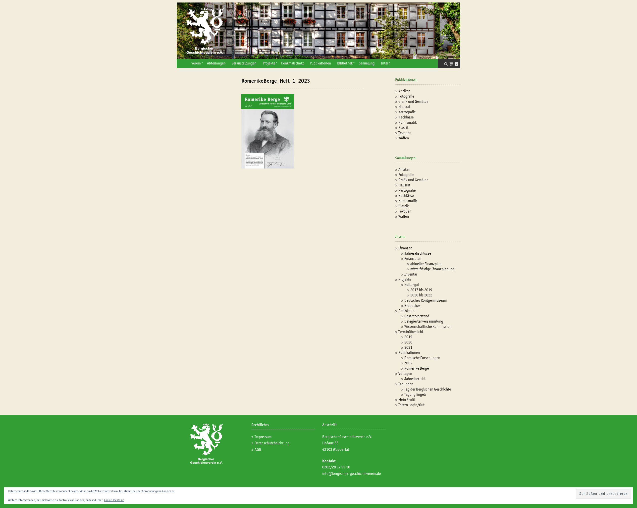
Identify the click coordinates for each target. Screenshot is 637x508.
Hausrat (404, 106)
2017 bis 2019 (421, 289)
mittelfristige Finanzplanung (432, 269)
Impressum (263, 436)
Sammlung (367, 63)
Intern (385, 63)
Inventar (410, 274)
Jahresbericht (414, 378)
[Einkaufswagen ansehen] (452, 64)
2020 (408, 342)
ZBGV (408, 363)
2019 (408, 337)
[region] (318, 30)
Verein (196, 63)
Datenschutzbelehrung (272, 443)
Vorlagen (405, 373)
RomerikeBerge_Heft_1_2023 (275, 80)
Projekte (269, 63)
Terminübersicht (410, 331)
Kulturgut (411, 284)
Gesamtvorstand (416, 316)
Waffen (403, 138)
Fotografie (406, 96)
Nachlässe (406, 117)
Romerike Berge (416, 368)
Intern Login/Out (411, 404)
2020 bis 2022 (421, 295)
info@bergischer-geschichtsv (345, 473)
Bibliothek (345, 63)
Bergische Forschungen (422, 357)
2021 (408, 347)
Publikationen (320, 63)
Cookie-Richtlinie (114, 500)
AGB (258, 449)
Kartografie (407, 112)
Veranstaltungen (244, 63)
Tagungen (405, 384)
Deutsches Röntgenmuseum (425, 300)
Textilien (404, 132)
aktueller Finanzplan (425, 263)
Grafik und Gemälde (413, 101)
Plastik (403, 127)
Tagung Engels (415, 394)
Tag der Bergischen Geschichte (427, 389)
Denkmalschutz (292, 63)
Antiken (404, 91)
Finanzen (405, 248)
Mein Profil (406, 399)
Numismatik (407, 122)
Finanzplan (412, 258)
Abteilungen (216, 63)
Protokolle (406, 310)
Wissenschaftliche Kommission (427, 326)
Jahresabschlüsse (417, 253)
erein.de (374, 473)
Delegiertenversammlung (423, 321)
